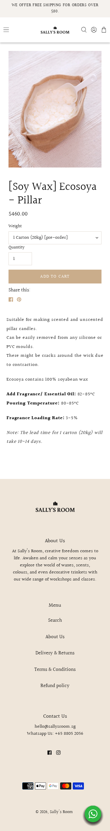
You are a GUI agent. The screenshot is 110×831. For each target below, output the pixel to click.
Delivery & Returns (55, 653)
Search (55, 620)
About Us (55, 637)
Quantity (17, 247)
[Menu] (18, 30)
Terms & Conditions (55, 670)
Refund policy (55, 686)
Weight (15, 226)
